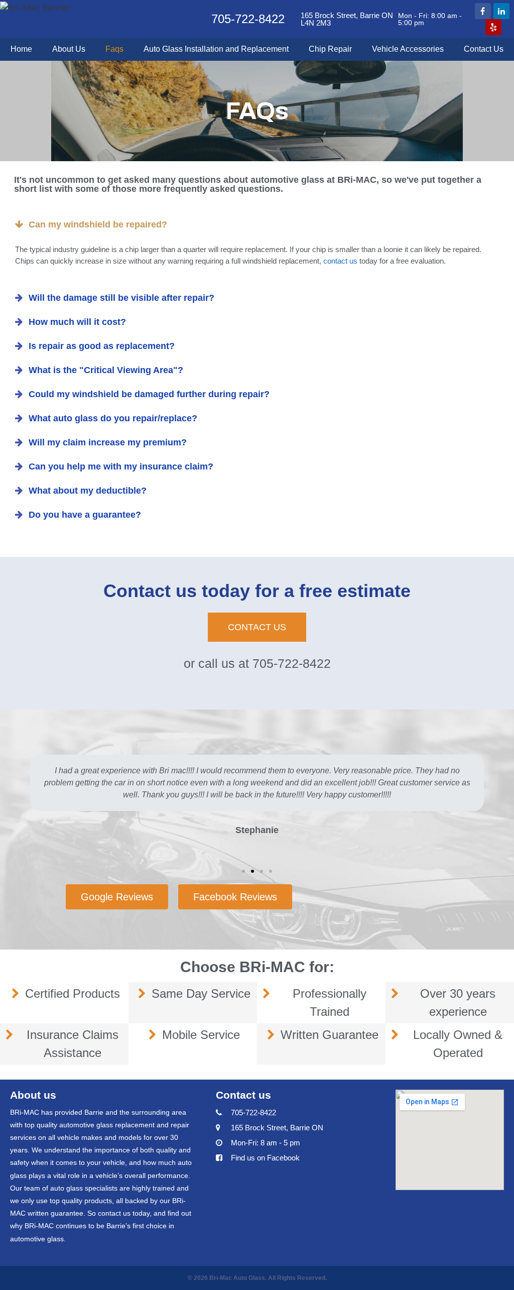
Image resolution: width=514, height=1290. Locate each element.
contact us (340, 261)
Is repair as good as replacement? (102, 346)
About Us (68, 49)
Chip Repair (330, 49)
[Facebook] (483, 11)
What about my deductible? (88, 491)
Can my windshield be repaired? (98, 224)
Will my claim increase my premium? (108, 442)
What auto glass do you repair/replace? (113, 418)
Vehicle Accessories (408, 49)
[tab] (257, 224)
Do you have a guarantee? (85, 515)
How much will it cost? (77, 322)
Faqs (114, 49)
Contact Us (483, 49)
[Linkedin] (501, 11)
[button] (257, 627)
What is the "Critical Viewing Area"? (106, 370)
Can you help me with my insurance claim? (121, 466)
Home (21, 49)
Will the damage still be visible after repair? (121, 298)
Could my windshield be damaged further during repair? (149, 394)
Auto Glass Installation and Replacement (216, 49)
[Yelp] (493, 27)
